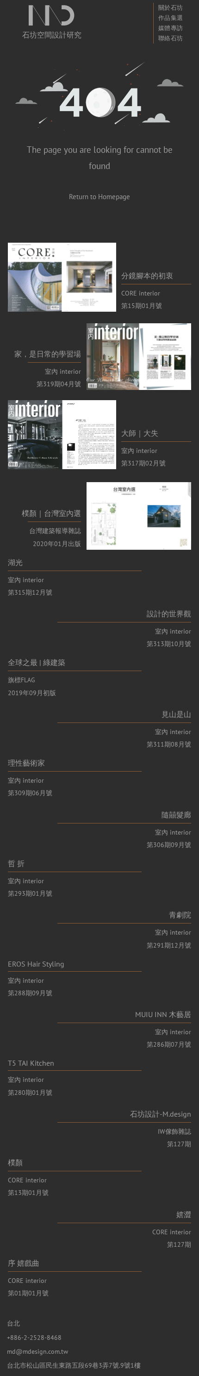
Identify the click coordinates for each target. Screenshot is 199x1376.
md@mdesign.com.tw (37, 1351)
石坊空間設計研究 (51, 34)
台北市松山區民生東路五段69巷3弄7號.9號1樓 (74, 1365)
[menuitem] (171, 8)
